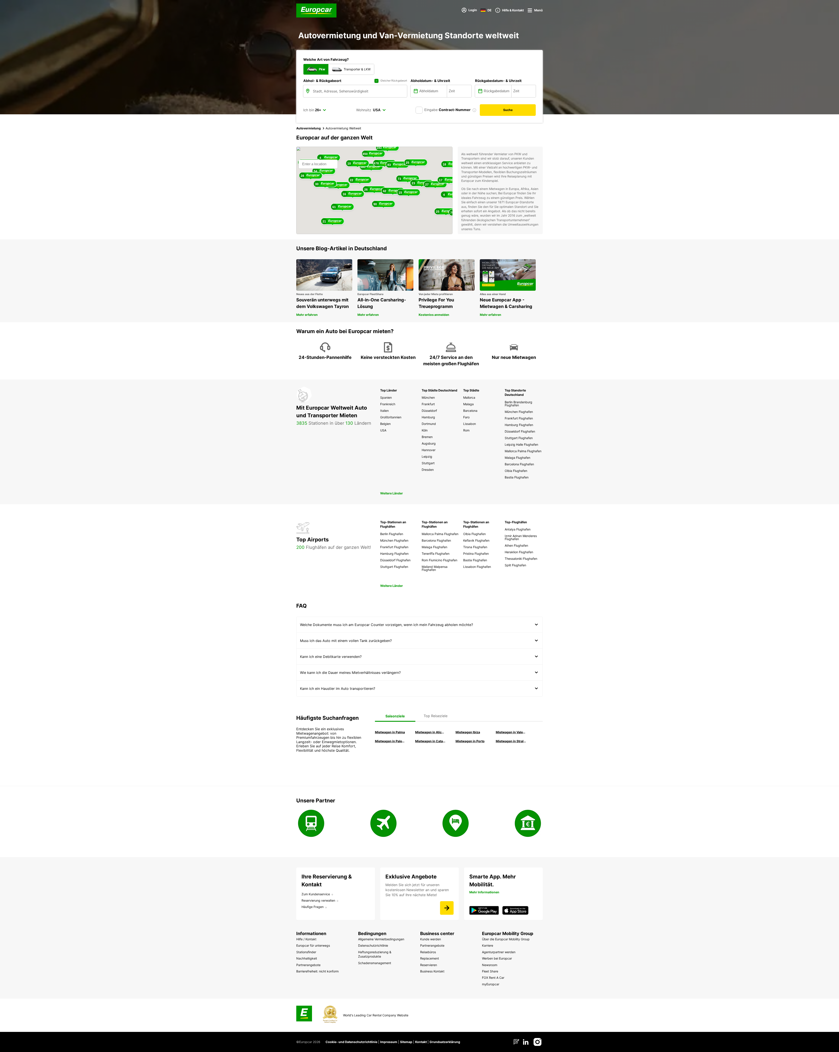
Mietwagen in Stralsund (511, 741)
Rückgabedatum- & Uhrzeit (498, 80)
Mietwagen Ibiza (468, 732)
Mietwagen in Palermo (390, 741)
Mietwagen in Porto (470, 741)
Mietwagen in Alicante (430, 732)
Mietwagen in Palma (390, 732)
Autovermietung (308, 128)
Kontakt (421, 1042)
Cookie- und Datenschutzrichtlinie (351, 1042)
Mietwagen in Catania (430, 741)
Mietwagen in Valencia (511, 732)
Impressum (388, 1042)
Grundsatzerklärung (445, 1042)
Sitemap (406, 1042)
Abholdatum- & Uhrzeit (430, 80)
